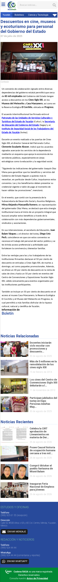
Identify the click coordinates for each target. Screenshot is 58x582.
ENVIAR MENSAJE (16, 531)
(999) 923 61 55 (8, 515)
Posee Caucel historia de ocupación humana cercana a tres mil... (42, 450)
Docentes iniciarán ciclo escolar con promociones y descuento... (40, 347)
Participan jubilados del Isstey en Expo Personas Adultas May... (43, 402)
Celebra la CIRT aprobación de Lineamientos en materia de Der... (39, 433)
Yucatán (6, 15)
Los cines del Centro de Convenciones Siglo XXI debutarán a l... (43, 382)
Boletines (19, 15)
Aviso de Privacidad (37, 578)
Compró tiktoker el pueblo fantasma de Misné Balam (41, 468)
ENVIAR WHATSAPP (17, 561)
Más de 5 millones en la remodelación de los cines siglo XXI (43, 364)
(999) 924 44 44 (8, 547)
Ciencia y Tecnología (38, 15)
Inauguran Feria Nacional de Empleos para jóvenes (42, 486)
